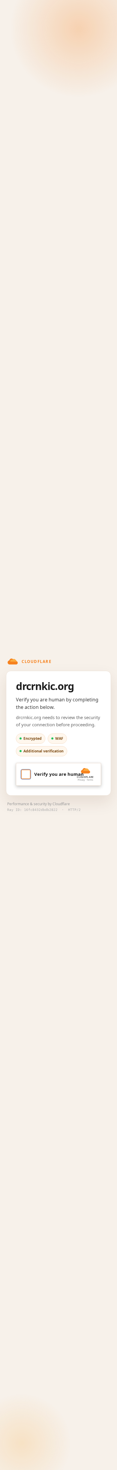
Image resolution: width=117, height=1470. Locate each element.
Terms (90, 780)
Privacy (81, 780)
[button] (58, 774)
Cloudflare (61, 803)
